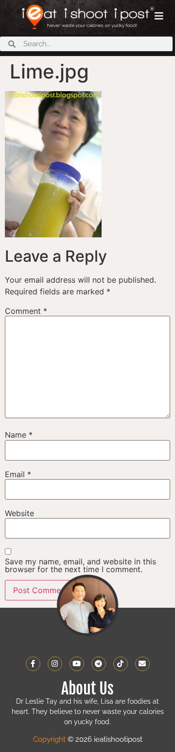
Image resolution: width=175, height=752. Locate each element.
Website (19, 513)
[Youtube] (77, 663)
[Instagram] (55, 663)
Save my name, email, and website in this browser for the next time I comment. (80, 565)
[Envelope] (142, 663)
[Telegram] (98, 663)
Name (19, 435)
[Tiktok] (120, 663)
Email (18, 474)
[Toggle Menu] (159, 16)
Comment (26, 311)
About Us (87, 688)
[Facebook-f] (33, 663)
